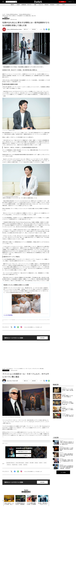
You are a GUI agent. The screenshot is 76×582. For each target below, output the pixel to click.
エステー (40, 498)
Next (49, 536)
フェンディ (25, 500)
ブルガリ (26, 498)
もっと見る (63, 472)
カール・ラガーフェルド (20, 498)
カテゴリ (29, 4)
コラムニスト (41, 4)
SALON (58, 4)
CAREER (52, 4)
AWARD (47, 4)
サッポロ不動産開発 (8, 315)
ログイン (70, 1)
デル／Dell (31, 498)
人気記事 (18, 4)
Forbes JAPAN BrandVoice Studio (14, 29)
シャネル (20, 500)
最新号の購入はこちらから (23, 487)
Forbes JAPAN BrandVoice (12, 14)
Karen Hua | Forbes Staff (12, 380)
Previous (3, 536)
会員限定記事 (23, 4)
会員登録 (62, 1)
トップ (3, 14)
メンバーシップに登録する (23, 491)
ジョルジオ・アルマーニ (10, 498)
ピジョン (36, 498)
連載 (35, 4)
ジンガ (45, 498)
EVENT (63, 4)
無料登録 (42, 338)
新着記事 (12, 4)
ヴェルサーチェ (14, 500)
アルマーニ (9, 500)
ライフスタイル (10, 368)
